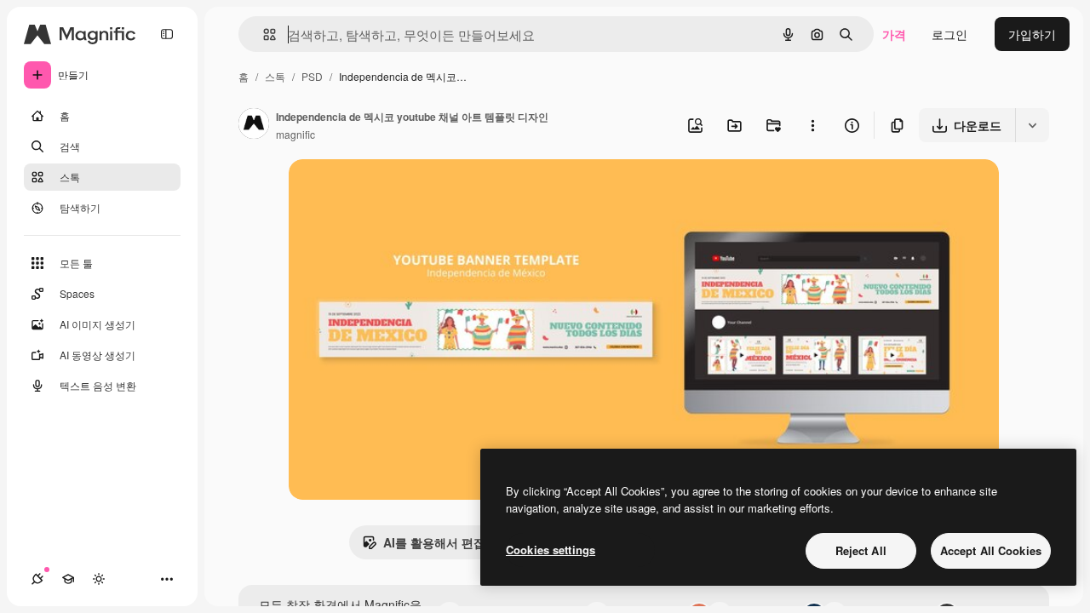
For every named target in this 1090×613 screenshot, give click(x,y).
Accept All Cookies (990, 550)
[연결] (37, 579)
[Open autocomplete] (262, 34)
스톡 (275, 76)
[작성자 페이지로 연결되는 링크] (253, 125)
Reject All (860, 550)
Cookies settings (550, 549)
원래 (386, 192)
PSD (312, 76)
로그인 (949, 34)
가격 (894, 34)
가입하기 (1032, 34)
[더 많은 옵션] (812, 125)
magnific (295, 134)
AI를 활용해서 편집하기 (446, 542)
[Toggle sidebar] (167, 34)
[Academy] (68, 579)
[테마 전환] (98, 579)
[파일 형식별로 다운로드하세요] (1032, 125)
